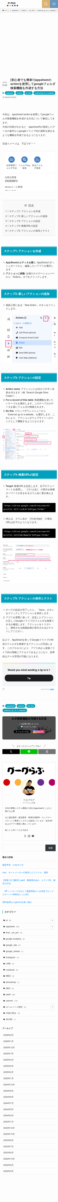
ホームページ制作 (16, 1006)
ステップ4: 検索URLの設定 (23, 225)
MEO (10, 975)
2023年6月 (8, 1152)
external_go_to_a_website (44, 93)
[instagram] (29, 836)
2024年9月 (8, 1090)
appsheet (9, 93)
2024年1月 (8, 1121)
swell (10, 994)
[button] (11, 751)
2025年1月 (8, 1078)
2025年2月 (8, 1071)
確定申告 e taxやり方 (13, 864)
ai (8, 920)
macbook (12, 969)
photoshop (12, 982)
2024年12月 (9, 1084)
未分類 (11, 1019)
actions (19, 93)
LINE (10, 963)
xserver (12, 1000)
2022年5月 (8, 1170)
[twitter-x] (25, 836)
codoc (52, 689)
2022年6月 (8, 1164)
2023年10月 (9, 1133)
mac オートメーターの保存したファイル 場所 (25, 872)
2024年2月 (8, 1115)
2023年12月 (9, 1127)
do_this (28, 93)
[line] (32, 836)
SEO (10, 988)
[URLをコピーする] (47, 751)
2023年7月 (8, 1146)
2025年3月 (8, 1065)
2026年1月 (8, 1041)
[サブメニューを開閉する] (52, 920)
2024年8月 (8, 1096)
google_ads (13, 944)
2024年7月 (8, 1103)
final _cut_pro (14, 932)
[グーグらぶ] (12, 4)
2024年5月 (8, 1109)
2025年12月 (9, 1047)
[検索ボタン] (46, 4)
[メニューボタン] (54, 4)
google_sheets (14, 951)
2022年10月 (9, 1158)
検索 (50, 847)
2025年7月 (8, 1053)
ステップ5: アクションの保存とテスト (29, 230)
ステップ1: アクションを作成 (24, 211)
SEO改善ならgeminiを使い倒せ (17, 902)
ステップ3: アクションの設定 (24, 220)
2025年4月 (8, 1059)
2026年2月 (8, 1034)
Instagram (12, 957)
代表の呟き (13, 1012)
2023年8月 (8, 1140)
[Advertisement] (29, 43)
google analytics (15, 938)
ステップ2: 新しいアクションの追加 (28, 216)
